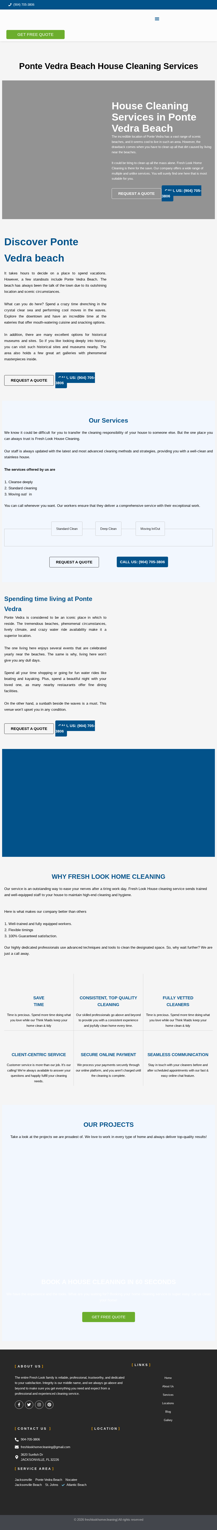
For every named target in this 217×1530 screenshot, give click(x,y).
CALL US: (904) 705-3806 (181, 193)
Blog (168, 1411)
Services (168, 1394)
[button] (157, 18)
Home (168, 1377)
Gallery (168, 1420)
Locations (168, 1403)
